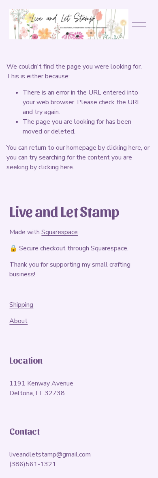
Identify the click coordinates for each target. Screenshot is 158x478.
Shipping (21, 304)
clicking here (124, 147)
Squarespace (59, 232)
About (18, 321)
